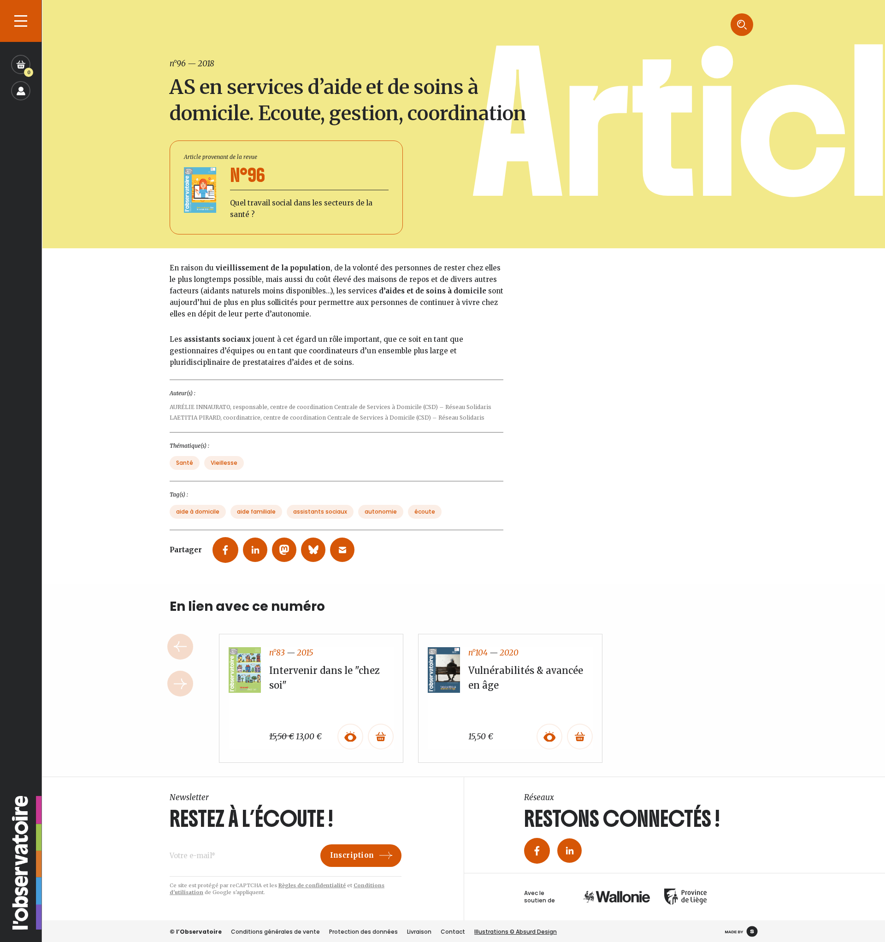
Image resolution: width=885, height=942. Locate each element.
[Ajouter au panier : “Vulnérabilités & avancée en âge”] (580, 736)
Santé (184, 463)
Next (180, 683)
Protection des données (363, 932)
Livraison (419, 932)
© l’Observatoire (196, 932)
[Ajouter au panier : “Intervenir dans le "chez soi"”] (381, 736)
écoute (424, 511)
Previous (180, 647)
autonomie (381, 511)
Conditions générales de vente (275, 932)
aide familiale (256, 511)
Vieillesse (224, 463)
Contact (453, 932)
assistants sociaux (320, 511)
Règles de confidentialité (312, 885)
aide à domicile (197, 511)
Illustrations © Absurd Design (515, 932)
